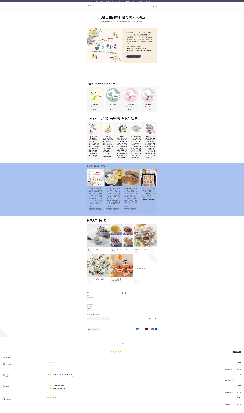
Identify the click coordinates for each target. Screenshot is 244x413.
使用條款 (89, 308)
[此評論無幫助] (240, 369)
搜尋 (88, 295)
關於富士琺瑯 (90, 297)
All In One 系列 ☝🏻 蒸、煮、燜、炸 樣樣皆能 (121, 250)
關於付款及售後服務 (91, 306)
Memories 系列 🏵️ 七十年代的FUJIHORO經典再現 (119, 279)
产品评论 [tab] (10, 357)
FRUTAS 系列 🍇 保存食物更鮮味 (96, 279)
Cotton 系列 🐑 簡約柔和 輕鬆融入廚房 (145, 249)
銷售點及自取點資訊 (91, 304)
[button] (106, 6)
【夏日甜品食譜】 (107, 156)
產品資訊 (95, 109)
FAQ (88, 299)
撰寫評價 (237, 351)
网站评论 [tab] (5, 357)
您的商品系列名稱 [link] (140, 268)
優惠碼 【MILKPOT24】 (133, 56)
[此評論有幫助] (237, 369)
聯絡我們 (89, 310)
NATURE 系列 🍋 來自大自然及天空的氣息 (98, 250)
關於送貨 (89, 302)
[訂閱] (108, 318)
